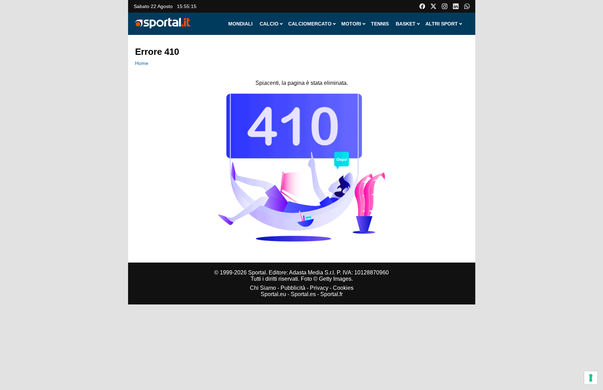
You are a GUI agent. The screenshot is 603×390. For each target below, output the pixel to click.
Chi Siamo (263, 288)
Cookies (343, 288)
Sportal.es (303, 294)
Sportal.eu (273, 294)
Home (141, 63)
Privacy (319, 288)
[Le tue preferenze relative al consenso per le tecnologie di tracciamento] (590, 377)
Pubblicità (293, 288)
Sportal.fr (331, 294)
